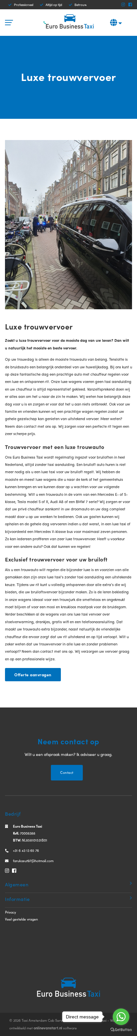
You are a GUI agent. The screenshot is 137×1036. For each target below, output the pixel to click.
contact (31, 426)
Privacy (10, 912)
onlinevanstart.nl (48, 1027)
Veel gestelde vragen (21, 919)
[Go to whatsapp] (121, 1016)
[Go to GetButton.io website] (121, 1029)
